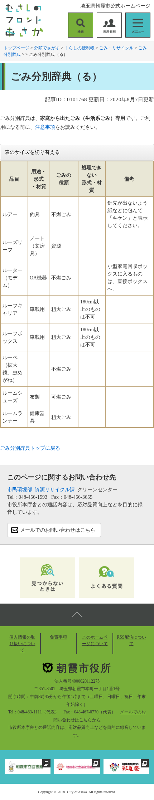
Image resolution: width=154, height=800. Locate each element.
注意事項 (45, 127)
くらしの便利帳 (79, 47)
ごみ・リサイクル (116, 47)
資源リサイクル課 (55, 489)
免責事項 (58, 637)
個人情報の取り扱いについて (22, 644)
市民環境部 (19, 489)
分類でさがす (47, 47)
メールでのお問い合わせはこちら (57, 530)
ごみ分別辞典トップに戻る (30, 448)
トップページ (16, 47)
